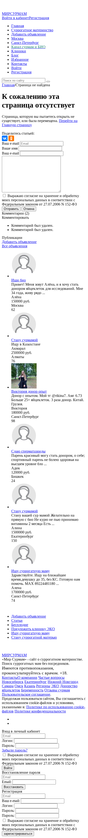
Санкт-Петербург (25, 43)
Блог (15, 55)
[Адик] (24, 447)
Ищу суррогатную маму (30, 571)
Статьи (17, 620)
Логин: (7, 741)
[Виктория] (24, 387)
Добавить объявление (28, 34)
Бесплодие (19, 625)
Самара (8, 686)
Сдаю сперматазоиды (28, 451)
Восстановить (13, 787)
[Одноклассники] (11, 138)
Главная (17, 26)
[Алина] (24, 507)
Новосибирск (12, 682)
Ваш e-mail (10, 143)
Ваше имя (10, 148)
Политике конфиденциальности (40, 711)
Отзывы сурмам (57, 690)
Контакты (19, 64)
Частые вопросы (51, 678)
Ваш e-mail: (11, 801)
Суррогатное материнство (32, 30)
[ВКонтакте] (5, 138)
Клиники (18, 51)
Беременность (32, 690)
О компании (27, 678)
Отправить (11, 209)
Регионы (43, 686)
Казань (29, 686)
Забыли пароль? (14, 750)
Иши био (18, 280)
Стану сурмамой (24, 340)
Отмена (28, 209)
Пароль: (8, 746)
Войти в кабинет (15, 18)
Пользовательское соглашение (26, 694)
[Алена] (24, 567)
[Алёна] (24, 276)
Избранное (20, 59)
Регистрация (39, 18)
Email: (6, 782)
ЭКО (55, 686)
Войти (16, 68)
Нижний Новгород (63, 682)
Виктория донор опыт (29, 391)
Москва (17, 38)
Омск (19, 686)
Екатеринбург (35, 682)
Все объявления (14, 246)
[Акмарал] (24, 336)
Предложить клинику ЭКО (33, 629)
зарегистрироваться (18, 833)
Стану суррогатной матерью (34, 637)
